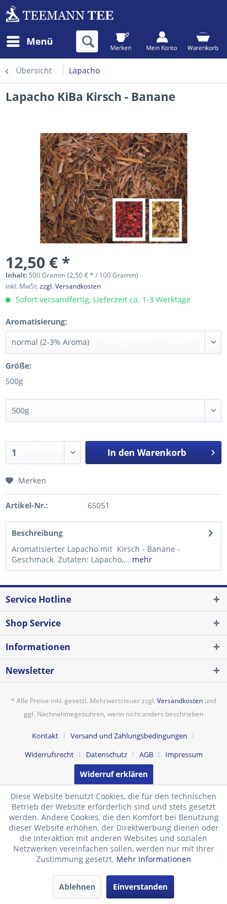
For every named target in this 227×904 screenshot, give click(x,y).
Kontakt (45, 736)
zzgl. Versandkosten (70, 286)
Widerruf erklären (114, 774)
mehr (141, 559)
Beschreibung (37, 533)
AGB (146, 754)
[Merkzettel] (121, 41)
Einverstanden (140, 886)
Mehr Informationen (153, 859)
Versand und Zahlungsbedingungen (129, 736)
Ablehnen (77, 886)
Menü (39, 41)
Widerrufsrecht (49, 754)
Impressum (184, 754)
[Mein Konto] (162, 41)
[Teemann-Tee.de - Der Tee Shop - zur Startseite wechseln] (60, 15)
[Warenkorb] (202, 41)
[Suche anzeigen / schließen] (87, 41)
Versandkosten (180, 700)
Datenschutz (106, 754)
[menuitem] (29, 41)
